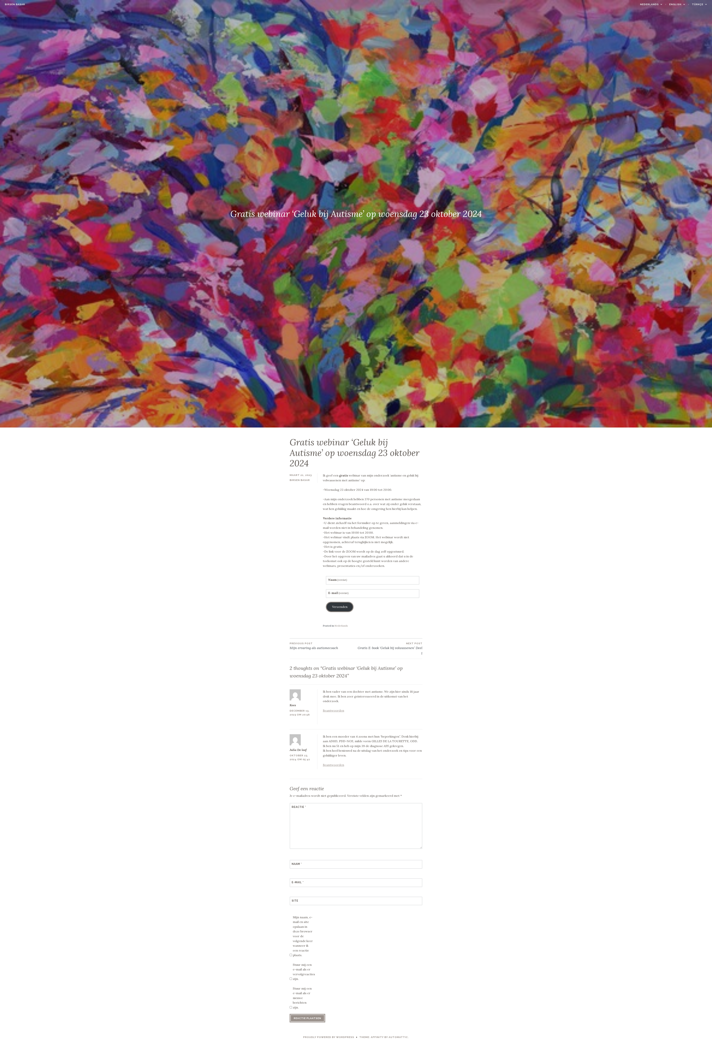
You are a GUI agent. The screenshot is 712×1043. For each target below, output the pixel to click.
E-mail (338, 593)
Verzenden (339, 607)
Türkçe (697, 4)
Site (295, 900)
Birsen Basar (15, 4)
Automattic (398, 1037)
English (675, 4)
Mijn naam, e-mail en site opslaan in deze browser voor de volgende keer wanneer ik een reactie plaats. (303, 936)
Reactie (299, 806)
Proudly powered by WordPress (328, 1037)
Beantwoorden (333, 710)
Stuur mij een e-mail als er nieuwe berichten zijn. (302, 998)
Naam (337, 580)
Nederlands (649, 4)
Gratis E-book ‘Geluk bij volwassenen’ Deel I (390, 648)
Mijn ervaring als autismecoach (314, 646)
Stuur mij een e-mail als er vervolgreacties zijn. (303, 972)
